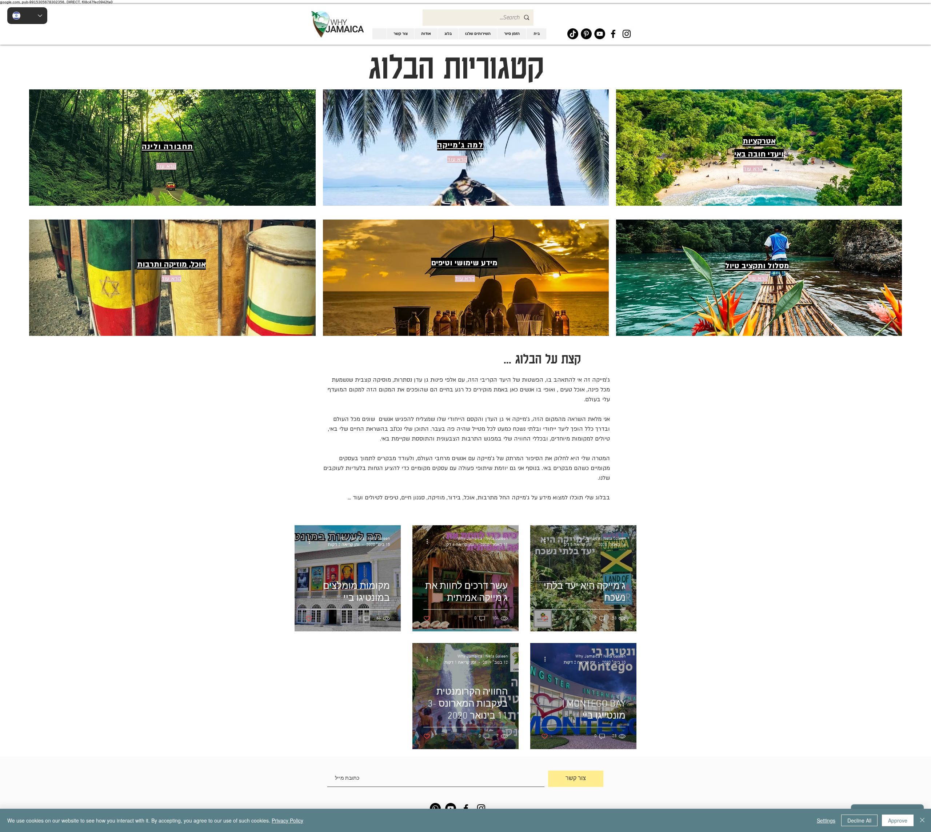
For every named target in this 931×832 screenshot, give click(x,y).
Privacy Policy (287, 820)
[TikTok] (572, 33)
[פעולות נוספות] (542, 541)
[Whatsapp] (435, 808)
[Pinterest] (586, 33)
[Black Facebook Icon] (613, 33)
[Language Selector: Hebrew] (27, 15)
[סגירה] (922, 820)
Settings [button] (826, 820)
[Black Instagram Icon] (626, 33)
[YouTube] (599, 33)
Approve (897, 820)
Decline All (859, 820)
